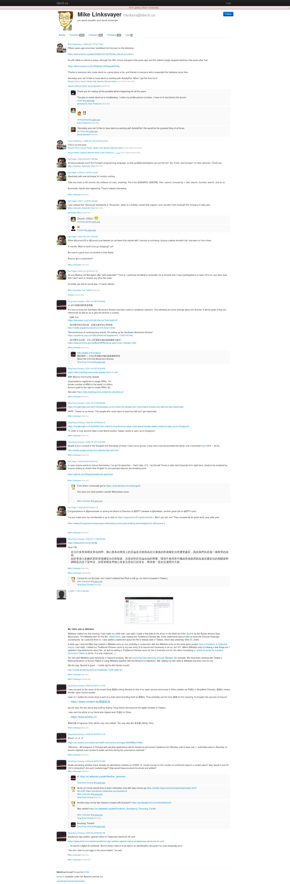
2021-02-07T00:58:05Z (95, 403)
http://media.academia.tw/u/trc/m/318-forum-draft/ (91, 327)
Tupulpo (80, 230)
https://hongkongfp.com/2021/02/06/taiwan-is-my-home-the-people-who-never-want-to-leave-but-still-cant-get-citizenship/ (126, 406)
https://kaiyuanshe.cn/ (84, 717)
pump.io (60, 876)
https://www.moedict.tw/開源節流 (90, 701)
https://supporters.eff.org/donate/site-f (136, 517)
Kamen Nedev (86, 81)
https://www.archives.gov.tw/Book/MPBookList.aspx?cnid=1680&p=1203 (102, 342)
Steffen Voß (98, 148)
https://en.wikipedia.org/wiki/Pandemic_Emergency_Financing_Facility (122, 808)
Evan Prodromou (75, 44)
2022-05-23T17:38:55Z (88, 159)
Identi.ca (62, 3)
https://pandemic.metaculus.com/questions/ (106, 790)
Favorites (76, 34)
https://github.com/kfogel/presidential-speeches (90, 474)
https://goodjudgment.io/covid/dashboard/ (151, 802)
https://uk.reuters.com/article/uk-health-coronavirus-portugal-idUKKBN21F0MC (105, 742)
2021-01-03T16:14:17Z (88, 271)
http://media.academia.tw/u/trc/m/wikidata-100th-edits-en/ (95, 669)
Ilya (203, 445)
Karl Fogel (72, 159)
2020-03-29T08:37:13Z (95, 734)
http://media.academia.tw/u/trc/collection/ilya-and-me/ (93, 450)
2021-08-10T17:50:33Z (88, 236)
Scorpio (71, 294)
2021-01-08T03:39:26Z (95, 301)
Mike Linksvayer (74, 166)
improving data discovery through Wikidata (152, 657)
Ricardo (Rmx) (74, 81)
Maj (94, 81)
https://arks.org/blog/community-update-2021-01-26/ (93, 372)
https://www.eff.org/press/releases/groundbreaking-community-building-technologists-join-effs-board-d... (117, 523)
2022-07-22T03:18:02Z (88, 172)
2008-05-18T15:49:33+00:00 (96, 141)
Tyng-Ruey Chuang (76, 301)
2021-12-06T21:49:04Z (88, 201)
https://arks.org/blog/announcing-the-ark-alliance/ (100, 391)
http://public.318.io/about (89, 352)
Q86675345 (115, 636)
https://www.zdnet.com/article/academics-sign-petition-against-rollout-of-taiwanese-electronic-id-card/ (116, 841)
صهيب (117, 152)
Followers (95, 34)
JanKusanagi (82, 119)
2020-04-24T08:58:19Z (95, 832)
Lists (128, 34)
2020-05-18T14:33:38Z (95, 442)
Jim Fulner (81, 131)
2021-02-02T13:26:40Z (95, 368)
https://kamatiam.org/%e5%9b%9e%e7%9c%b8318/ (93, 320)
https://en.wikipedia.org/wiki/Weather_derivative (102, 776)
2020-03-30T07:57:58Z (95, 761)
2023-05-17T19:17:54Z (93, 44)
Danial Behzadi (94, 86)
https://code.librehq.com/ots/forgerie (123, 485)
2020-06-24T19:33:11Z (88, 507)
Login (228, 3)
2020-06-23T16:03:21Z (88, 461)
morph (79, 100)
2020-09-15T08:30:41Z (95, 422)
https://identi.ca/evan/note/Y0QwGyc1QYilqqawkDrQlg (93, 66)
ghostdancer (82, 103)
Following (114, 34)
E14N (86, 871)
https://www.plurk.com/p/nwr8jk (82, 542)
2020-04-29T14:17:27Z (95, 685)
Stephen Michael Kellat (106, 81)
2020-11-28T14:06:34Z (79, 591)
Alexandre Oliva (88, 166)
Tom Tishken (87, 290)
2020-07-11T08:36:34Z (95, 539)
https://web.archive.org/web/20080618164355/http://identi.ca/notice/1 (101, 54)
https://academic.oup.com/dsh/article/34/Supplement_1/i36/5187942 (100, 335)
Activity (62, 34)
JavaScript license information (71, 880)
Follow (228, 14)
